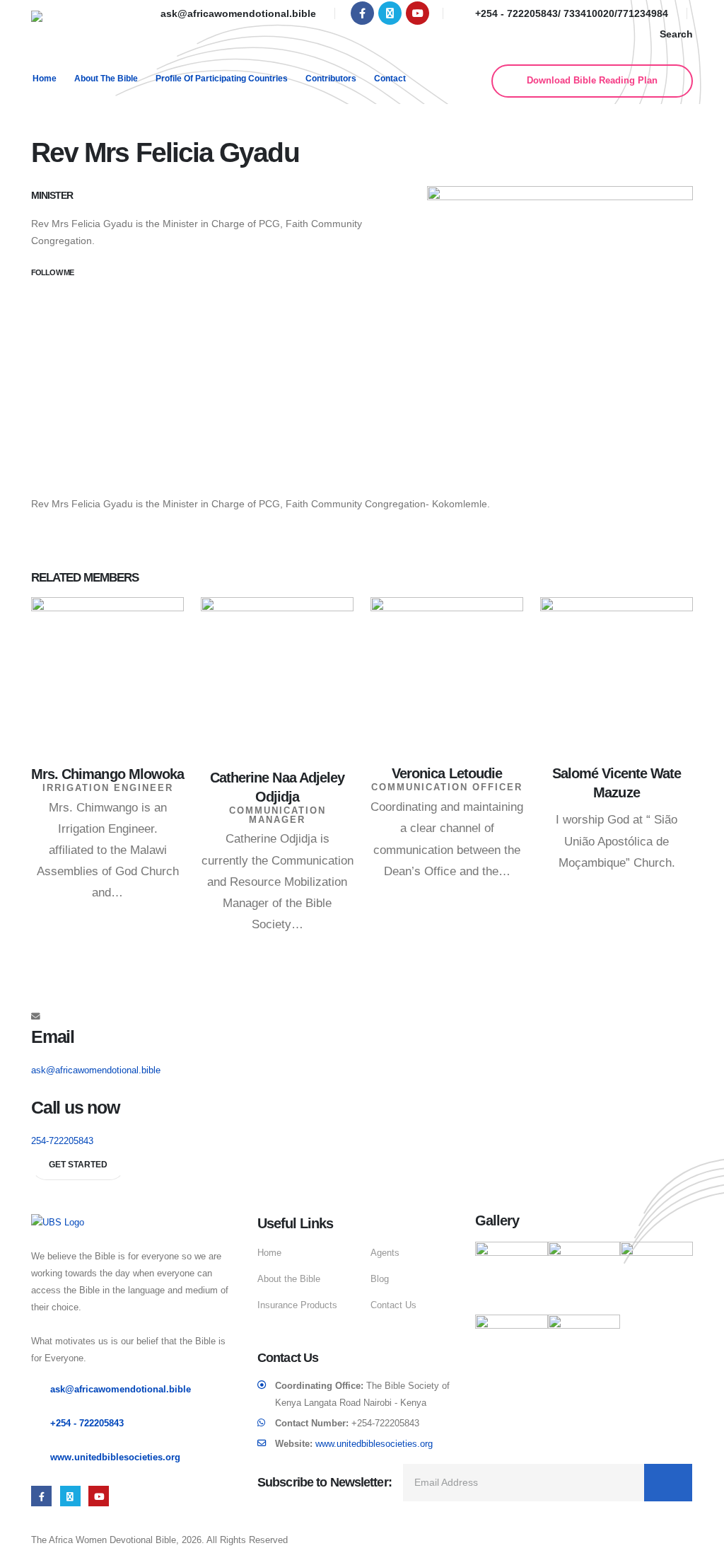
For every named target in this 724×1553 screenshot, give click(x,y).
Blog (379, 1279)
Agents (384, 1253)
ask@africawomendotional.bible (238, 13)
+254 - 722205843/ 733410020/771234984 (571, 13)
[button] (668, 34)
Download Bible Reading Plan (592, 81)
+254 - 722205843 (87, 1423)
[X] (390, 13)
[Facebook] (362, 13)
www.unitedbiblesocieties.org (115, 1457)
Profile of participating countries (222, 78)
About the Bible (106, 78)
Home (45, 78)
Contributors (330, 78)
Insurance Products (297, 1305)
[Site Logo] (77, 28)
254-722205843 (62, 1141)
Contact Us (393, 1305)
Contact (390, 78)
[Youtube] (417, 13)
